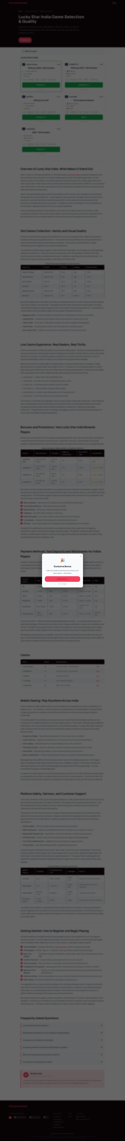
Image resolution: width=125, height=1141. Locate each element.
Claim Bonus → (62, 579)
